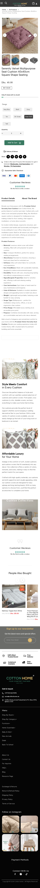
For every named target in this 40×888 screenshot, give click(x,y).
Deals (4, 740)
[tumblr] (24, 156)
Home (4, 10)
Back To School (7, 744)
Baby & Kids (6, 732)
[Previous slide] (5, 35)
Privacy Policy (7, 799)
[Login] (36, 4)
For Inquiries (6, 763)
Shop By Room (7, 715)
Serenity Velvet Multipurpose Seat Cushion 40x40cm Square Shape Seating (19, 12)
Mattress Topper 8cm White (12, 611)
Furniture (5, 723)
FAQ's (4, 768)
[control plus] (22, 133)
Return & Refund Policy (10, 791)
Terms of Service (8, 803)
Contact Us (6, 759)
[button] (6, 60)
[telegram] (20, 156)
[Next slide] (35, 35)
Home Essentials (8, 728)
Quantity (5, 129)
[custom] (12, 863)
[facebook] (8, 156)
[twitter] (12, 156)
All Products (13, 10)
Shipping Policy (7, 795)
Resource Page (7, 776)
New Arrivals (6, 736)
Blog (3, 772)
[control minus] (2, 133)
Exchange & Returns (9, 786)
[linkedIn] (16, 156)
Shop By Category (9, 719)
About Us (5, 755)
